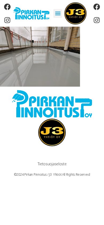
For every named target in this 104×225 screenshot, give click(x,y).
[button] (57, 13)
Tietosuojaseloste (52, 164)
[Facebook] (7, 6)
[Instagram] (7, 20)
